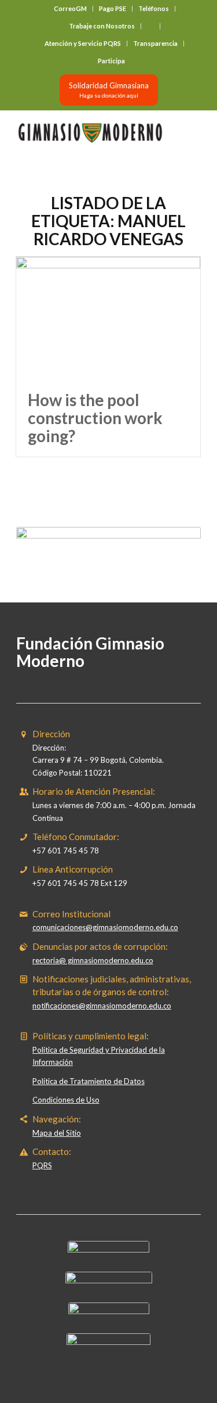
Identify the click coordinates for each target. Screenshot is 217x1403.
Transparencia (155, 43)
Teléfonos (153, 8)
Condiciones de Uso (66, 1099)
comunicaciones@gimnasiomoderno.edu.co (105, 927)
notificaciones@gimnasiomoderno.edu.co (101, 1005)
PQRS (42, 1165)
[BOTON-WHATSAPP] (108, 1342)
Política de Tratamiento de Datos (88, 1081)
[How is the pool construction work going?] (108, 318)
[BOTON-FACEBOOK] (108, 1249)
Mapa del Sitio (56, 1133)
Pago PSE (112, 8)
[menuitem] (70, 9)
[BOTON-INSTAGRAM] (108, 1280)
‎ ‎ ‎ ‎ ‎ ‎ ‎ (150, 26)
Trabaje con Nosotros (102, 26)
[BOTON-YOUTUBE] (108, 1311)
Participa (111, 60)
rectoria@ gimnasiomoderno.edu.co (92, 960)
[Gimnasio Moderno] (90, 133)
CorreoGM (70, 8)
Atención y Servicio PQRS (83, 43)
